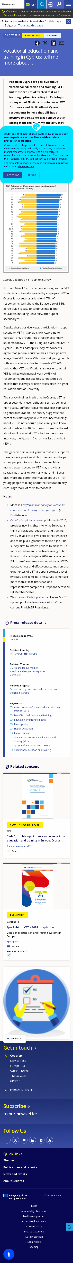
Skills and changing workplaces (28, 671)
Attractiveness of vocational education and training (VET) (37, 709)
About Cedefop (13, 1181)
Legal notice (34, 1241)
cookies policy (56, 163)
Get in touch (17, 1047)
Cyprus (18, 653)
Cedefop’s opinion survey (26, 520)
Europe (33, 653)
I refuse (31, 174)
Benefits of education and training (32, 715)
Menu (68, 4)
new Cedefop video (33, 597)
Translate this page (30, 25)
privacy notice (25, 166)
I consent (13, 175)
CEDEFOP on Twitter (15, 1140)
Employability (21, 724)
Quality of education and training (32, 745)
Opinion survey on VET (19, 845)
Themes (8, 1160)
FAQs (34, 1206)
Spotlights (12, 941)
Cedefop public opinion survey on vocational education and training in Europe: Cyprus (36, 838)
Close (68, 21)
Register (59, 4)
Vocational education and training (32, 750)
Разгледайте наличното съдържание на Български (42, 15)
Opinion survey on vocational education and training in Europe (34, 690)
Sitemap (34, 1246)
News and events (15, 1174)
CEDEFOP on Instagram (41, 1140)
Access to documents (34, 1221)
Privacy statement (34, 1231)
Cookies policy (34, 1226)
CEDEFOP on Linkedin (32, 1140)
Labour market (22, 733)
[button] (37, 43)
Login (51, 4)
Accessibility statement (34, 1211)
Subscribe (14, 1106)
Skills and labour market (25, 667)
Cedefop (14, 639)
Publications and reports (20, 1167)
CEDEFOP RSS (49, 1140)
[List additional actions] (35, 4)
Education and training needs (30, 719)
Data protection (34, 1236)
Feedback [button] (69, 1227)
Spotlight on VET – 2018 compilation (30, 927)
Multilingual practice (34, 1216)
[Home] (8, 4)
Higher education (23, 728)
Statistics (16, 675)
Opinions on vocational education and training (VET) (35, 739)
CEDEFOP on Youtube (24, 1140)
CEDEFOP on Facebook (7, 1140)
